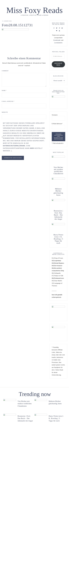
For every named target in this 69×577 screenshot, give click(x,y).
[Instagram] (62, 28)
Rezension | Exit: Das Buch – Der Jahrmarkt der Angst (58, 215)
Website (5, 112)
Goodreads (57, 40)
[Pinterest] (60, 28)
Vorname (55, 115)
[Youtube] (60, 30)
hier (32, 148)
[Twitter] (57, 28)
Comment (5, 70)
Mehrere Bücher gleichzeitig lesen (58, 192)
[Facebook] (54, 28)
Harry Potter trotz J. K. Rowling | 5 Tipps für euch (58, 239)
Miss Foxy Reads (34, 10)
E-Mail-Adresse (8, 101)
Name (4, 90)
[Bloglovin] (57, 30)
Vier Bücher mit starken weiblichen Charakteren (58, 170)
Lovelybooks (58, 42)
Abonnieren (58, 64)
